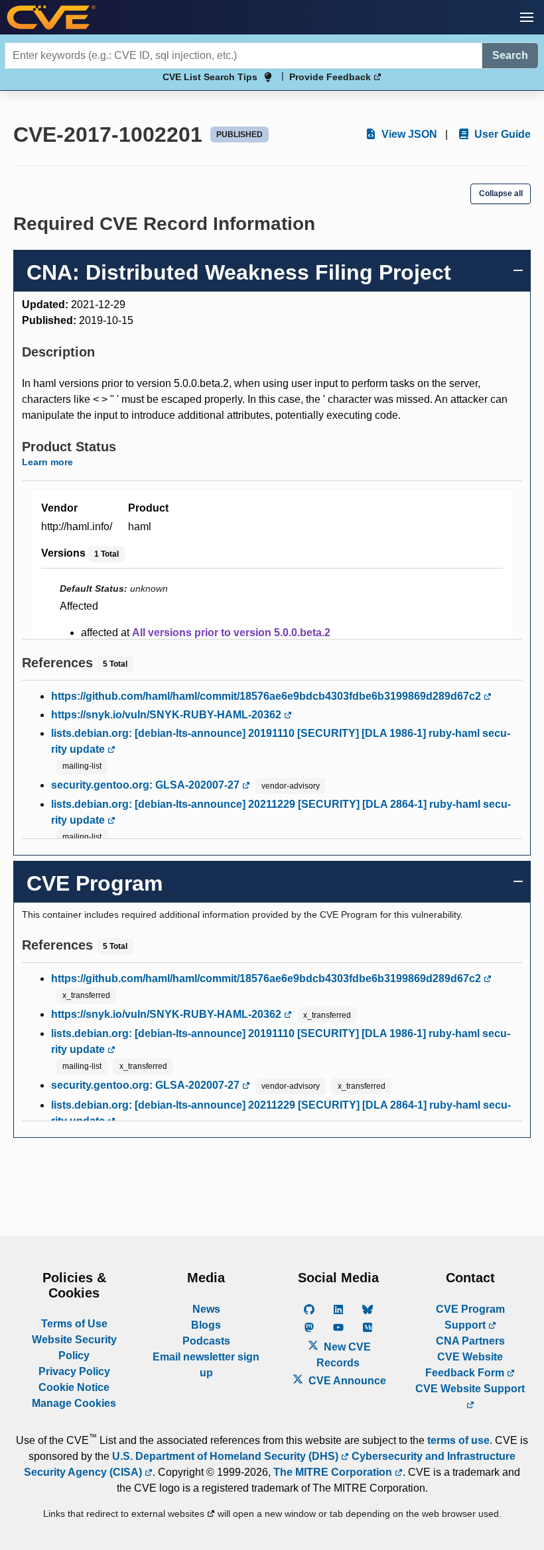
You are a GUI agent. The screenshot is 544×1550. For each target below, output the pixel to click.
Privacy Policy (74, 1371)
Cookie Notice (73, 1387)
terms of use (458, 1440)
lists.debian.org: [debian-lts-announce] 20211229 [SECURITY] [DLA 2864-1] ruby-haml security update (281, 812)
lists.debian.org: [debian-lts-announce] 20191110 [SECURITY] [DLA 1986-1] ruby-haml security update (280, 741)
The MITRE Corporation (334, 1472)
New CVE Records (343, 1354)
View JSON (408, 134)
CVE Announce (346, 1380)
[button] (526, 17)
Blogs (206, 1325)
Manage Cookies (74, 1403)
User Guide (501, 134)
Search (510, 55)
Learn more (47, 462)
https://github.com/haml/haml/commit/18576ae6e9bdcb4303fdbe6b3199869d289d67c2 (267, 696)
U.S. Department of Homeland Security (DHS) (226, 1456)
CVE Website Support (470, 1388)
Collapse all (501, 193)
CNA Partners (470, 1341)
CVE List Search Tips (210, 77)
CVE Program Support (470, 1317)
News (206, 1309)
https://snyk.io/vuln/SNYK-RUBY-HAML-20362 (167, 714)
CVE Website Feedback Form (466, 1364)
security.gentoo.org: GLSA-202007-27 (146, 785)
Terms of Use (74, 1323)
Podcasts (206, 1341)
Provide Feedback (331, 77)
